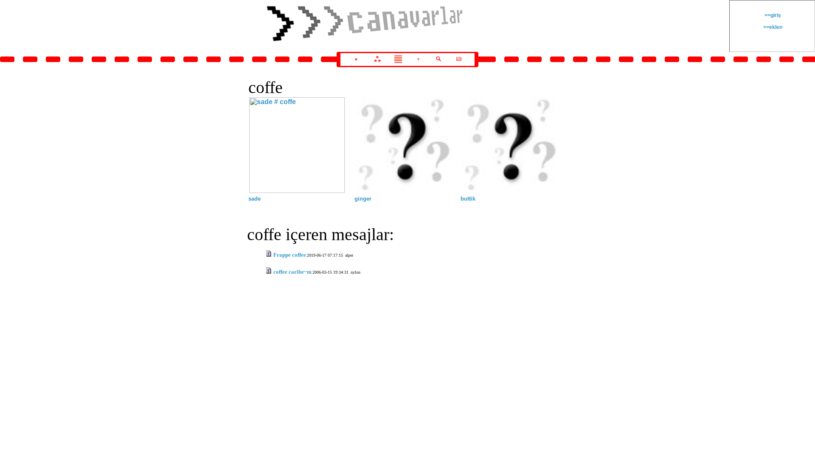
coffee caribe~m (292, 272)
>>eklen (772, 27)
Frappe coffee (289, 255)
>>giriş (772, 15)
